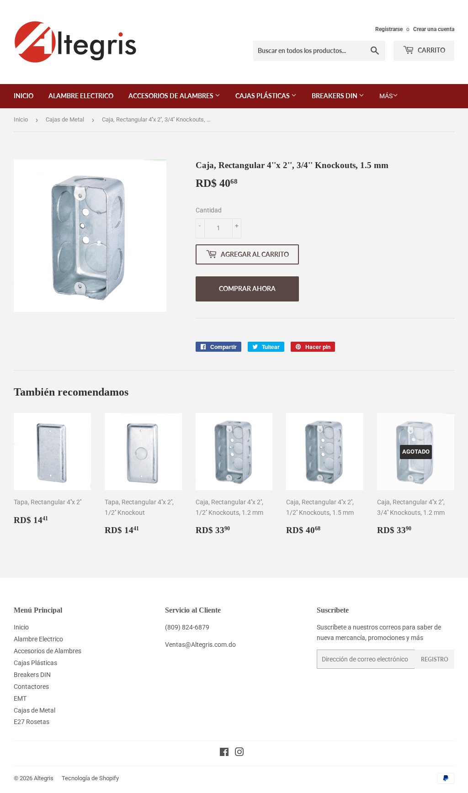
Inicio (23, 96)
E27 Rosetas (31, 721)
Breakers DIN (335, 96)
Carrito (430, 50)
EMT (20, 698)
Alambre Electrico (80, 96)
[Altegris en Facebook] (224, 753)
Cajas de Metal (65, 119)
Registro (434, 659)
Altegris (43, 778)
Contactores (31, 686)
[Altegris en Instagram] (239, 753)
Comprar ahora (247, 288)
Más (386, 96)
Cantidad (209, 210)
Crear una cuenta (433, 29)
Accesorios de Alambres (171, 96)
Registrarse (389, 29)
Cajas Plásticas (263, 96)
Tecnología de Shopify (90, 778)
